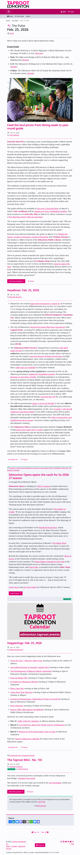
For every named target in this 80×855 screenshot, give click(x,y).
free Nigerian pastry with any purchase (26, 217)
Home (8, 20)
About (8, 846)
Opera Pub (33, 567)
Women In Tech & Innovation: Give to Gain (37, 731)
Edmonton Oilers (22, 427)
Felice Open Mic (17, 688)
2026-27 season (43, 486)
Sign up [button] (41, 845)
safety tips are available (25, 367)
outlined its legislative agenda (41, 374)
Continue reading (15, 281)
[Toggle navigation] (8, 11)
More (28, 16)
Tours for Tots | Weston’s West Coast (26, 660)
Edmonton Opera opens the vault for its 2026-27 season (39, 476)
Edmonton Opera (17, 486)
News (11, 16)
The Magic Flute (59, 543)
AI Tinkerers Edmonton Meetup (24, 682)
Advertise (21, 846)
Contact (14, 846)
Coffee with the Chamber (28, 721)
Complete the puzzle (26, 778)
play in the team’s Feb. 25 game (29, 430)
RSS (72, 844)
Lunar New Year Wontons (21, 692)
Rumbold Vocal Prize (48, 527)
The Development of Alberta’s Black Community (31, 671)
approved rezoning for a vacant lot (45, 303)
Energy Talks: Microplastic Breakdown (27, 709)
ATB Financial (23, 769)
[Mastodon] (68, 842)
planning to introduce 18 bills (23, 377)
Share (12, 33)
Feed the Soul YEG (15, 141)
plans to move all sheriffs (43, 403)
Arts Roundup (55, 783)
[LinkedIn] (64, 842)
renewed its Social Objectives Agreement (47, 327)
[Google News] (61, 842)
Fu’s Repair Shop (42, 261)
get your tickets (30, 587)
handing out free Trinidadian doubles (50, 211)
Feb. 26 (44, 832)
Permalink (12, 459)
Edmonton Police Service (25, 348)
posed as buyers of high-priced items (46, 356)
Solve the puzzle (15, 792)
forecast (39, 53)
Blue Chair (65, 567)
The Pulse (20, 16)
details (25, 60)
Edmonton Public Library (49, 240)
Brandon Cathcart (15, 767)
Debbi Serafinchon (16, 650)
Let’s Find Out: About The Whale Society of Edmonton (42, 725)
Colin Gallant (14, 135)
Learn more (14, 587)
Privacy (8, 849)
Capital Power (16, 330)
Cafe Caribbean (20, 211)
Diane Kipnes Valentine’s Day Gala (49, 561)
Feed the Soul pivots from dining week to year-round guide (38, 126)
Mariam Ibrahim (15, 297)
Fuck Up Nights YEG (19, 678)
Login (71, 12)
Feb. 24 (36, 832)
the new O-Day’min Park (47, 208)
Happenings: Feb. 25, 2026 (24, 643)
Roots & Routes (16, 705)
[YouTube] (66, 842)
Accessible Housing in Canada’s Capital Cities (29, 667)
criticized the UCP (48, 397)
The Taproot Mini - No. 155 (24, 760)
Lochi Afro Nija (31, 214)
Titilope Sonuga (60, 237)
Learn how (41, 802)
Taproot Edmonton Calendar (27, 739)
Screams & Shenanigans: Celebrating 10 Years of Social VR (35, 699)
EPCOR (18, 344)
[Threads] (73, 842)
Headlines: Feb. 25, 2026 (23, 290)
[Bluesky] (71, 842)
